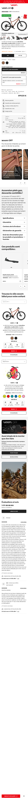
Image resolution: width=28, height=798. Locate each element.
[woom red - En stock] (8, 396)
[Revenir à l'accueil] (14, 5)
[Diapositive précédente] (20, 183)
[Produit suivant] (24, 286)
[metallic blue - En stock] (16, 396)
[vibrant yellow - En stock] (19, 396)
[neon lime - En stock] (4, 396)
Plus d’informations (22, 34)
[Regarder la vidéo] (14, 427)
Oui (18, 578)
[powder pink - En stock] (23, 396)
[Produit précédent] (20, 286)
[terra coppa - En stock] (3, 63)
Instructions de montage (8, 449)
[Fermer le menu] (24, 796)
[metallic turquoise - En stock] (12, 396)
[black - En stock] (7, 62)
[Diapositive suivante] (24, 183)
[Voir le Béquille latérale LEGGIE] (20, 281)
